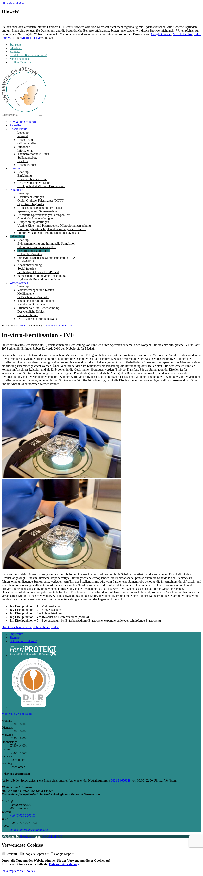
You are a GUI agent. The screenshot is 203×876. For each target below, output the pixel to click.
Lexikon (22, 161)
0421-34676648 (121, 780)
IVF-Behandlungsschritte (33, 297)
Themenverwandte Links (33, 154)
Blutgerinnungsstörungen (33, 222)
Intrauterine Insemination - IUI (36, 247)
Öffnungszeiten (27, 143)
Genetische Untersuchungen (35, 218)
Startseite (21, 325)
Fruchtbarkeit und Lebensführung (38, 308)
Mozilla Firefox (182, 34)
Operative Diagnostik (30, 204)
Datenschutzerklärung (23, 641)
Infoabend (23, 147)
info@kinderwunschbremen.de (29, 829)
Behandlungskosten (29, 254)
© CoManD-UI (52, 836)
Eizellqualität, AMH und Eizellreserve (41, 186)
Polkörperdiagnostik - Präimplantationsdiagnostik (48, 232)
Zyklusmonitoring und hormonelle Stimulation (46, 243)
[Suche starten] (40, 115)
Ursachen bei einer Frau (32, 179)
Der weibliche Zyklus (31, 311)
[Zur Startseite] (24, 90)
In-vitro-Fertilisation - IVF (33, 250)
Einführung (24, 175)
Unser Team (25, 139)
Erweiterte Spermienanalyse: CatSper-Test (43, 215)
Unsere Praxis (18, 129)
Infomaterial (25, 150)
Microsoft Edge (31, 37)
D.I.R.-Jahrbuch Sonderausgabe (37, 318)
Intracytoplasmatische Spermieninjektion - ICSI (47, 257)
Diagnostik (16, 189)
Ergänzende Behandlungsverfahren (39, 279)
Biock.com (27, 836)
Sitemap (15, 637)
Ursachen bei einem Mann (33, 182)
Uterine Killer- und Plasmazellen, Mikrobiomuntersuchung (54, 225)
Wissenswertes (19, 283)
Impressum (16, 634)
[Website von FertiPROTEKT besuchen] (105, 651)
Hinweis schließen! (14, 3)
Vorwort (22, 136)
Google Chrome (161, 34)
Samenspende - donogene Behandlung (41, 275)
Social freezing (26, 268)
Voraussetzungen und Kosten (35, 290)
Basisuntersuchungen (30, 197)
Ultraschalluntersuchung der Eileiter (39, 207)
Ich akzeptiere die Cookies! (19, 871)
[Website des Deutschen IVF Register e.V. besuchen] (105, 683)
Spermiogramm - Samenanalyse (37, 211)
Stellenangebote (27, 157)
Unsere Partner (26, 164)
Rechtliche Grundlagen (31, 304)
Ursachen (15, 168)
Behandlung (17, 236)
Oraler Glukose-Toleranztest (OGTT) (40, 200)
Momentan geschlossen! (17, 713)
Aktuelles (15, 125)
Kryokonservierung (29, 265)
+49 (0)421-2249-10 (22, 815)
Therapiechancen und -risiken (36, 300)
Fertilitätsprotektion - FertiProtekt (38, 272)
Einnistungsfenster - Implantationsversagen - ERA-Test (51, 229)
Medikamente (25, 293)
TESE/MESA (26, 261)
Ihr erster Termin (27, 315)
